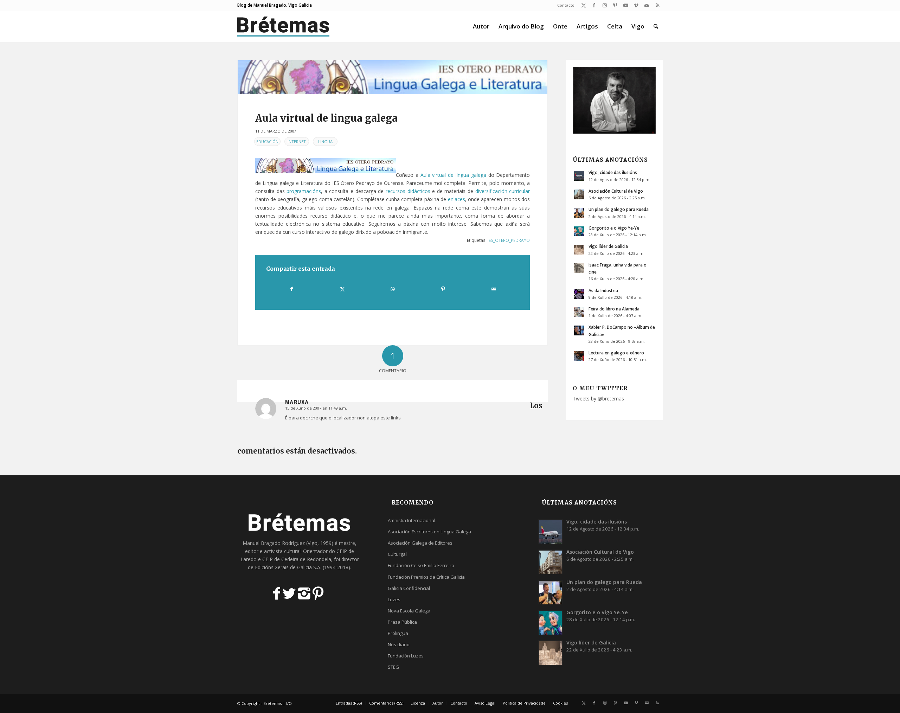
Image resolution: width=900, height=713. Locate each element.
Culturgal (397, 554)
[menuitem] (564, 5)
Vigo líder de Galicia (608, 246)
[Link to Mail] (647, 5)
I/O (289, 703)
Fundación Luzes (406, 656)
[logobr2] (283, 26)
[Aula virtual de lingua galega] (392, 77)
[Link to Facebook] (594, 5)
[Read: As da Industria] (579, 294)
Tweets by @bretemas (598, 398)
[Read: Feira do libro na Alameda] (579, 312)
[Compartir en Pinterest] (443, 289)
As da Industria (603, 290)
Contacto (565, 5)
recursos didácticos (408, 191)
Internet (297, 141)
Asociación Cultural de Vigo (616, 191)
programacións (304, 191)
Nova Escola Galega (409, 611)
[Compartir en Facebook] (291, 289)
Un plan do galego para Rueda (619, 209)
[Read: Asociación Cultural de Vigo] (579, 194)
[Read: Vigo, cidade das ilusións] (579, 175)
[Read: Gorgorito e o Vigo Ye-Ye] (579, 231)
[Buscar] (656, 26)
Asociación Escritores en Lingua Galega (429, 531)
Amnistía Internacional (411, 520)
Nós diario (399, 644)
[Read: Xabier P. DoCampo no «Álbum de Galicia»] (579, 330)
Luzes (394, 599)
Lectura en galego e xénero (616, 352)
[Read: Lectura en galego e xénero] (579, 356)
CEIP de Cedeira (280, 559)
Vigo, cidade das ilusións (613, 172)
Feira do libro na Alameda (614, 308)
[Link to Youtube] (626, 5)
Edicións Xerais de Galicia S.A (287, 567)
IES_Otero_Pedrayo (509, 240)
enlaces (456, 199)
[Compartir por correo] (494, 289)
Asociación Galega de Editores (420, 543)
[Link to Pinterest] (615, 5)
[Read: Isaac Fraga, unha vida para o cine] (579, 268)
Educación (267, 141)
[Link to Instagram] (604, 5)
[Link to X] (583, 5)
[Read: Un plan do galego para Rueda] (579, 212)
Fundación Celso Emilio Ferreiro (421, 565)
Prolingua (398, 633)
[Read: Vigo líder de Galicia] (579, 249)
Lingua (325, 141)
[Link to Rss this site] (657, 5)
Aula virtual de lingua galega (453, 175)
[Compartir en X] (342, 289)
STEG (393, 667)
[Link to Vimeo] (636, 5)
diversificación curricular (502, 191)
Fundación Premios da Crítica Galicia (426, 577)
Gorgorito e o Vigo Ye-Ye (614, 228)
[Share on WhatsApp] (393, 289)
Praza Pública (402, 622)
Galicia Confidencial (409, 588)
